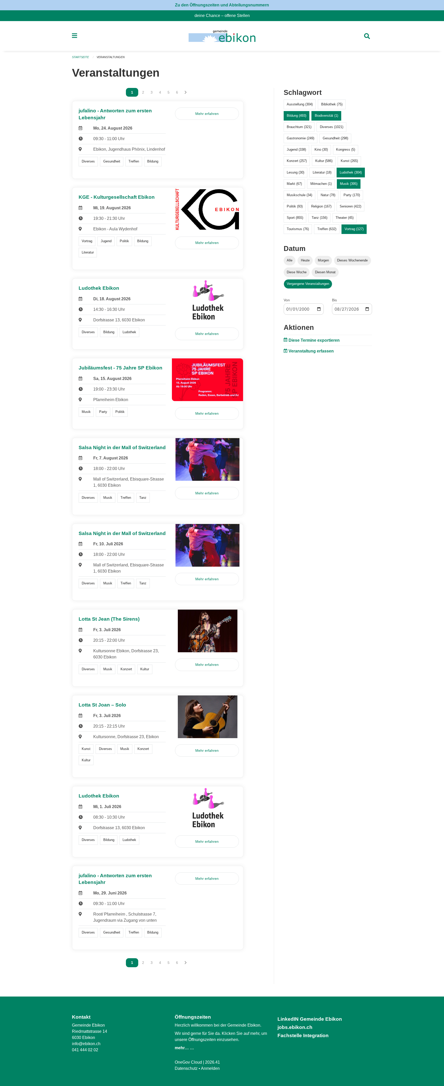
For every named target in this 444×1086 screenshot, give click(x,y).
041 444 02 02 (85, 1050)
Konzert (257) (297, 161)
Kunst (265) (349, 161)
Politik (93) (295, 206)
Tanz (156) (319, 218)
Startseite (80, 57)
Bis (334, 300)
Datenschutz (186, 1068)
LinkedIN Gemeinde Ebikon (310, 1019)
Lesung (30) (295, 172)
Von (287, 300)
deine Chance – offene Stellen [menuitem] (224, 15)
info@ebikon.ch (86, 1044)
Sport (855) (295, 218)
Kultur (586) (323, 161)
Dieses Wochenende (352, 260)
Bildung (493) (296, 115)
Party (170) (352, 195)
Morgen (323, 260)
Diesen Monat (325, 272)
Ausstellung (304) (300, 104)
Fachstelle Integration (303, 1035)
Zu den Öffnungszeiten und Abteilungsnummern (222, 5)
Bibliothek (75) (332, 104)
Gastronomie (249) (300, 138)
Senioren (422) (350, 206)
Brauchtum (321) (299, 127)
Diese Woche (297, 272)
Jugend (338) (296, 149)
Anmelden (210, 1068)
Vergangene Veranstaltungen (308, 284)
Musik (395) (348, 184)
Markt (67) (294, 184)
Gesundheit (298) (335, 138)
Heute (305, 260)
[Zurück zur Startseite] (222, 36)
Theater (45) (345, 218)
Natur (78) (328, 195)
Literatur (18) (322, 172)
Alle (289, 260)
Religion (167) (321, 206)
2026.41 (212, 1062)
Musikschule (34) (299, 195)
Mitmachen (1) (321, 184)
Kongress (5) (345, 149)
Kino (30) (321, 149)
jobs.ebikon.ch (295, 1027)
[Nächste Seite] (185, 92)
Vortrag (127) (354, 229)
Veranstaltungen (111, 57)
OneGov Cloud (188, 1062)
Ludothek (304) (351, 172)
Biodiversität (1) (326, 115)
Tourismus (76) (298, 229)
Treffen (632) (326, 229)
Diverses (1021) (331, 127)
